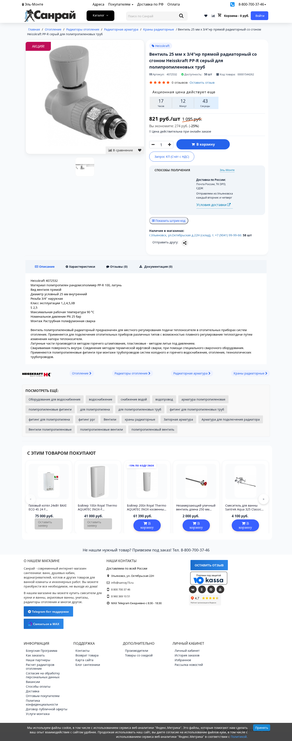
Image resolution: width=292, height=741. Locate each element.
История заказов (187, 655)
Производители (136, 651)
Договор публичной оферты (46, 709)
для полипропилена (95, 409)
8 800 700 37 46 (120, 589)
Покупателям (119, 4)
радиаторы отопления (40, 602)
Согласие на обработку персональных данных (43, 675)
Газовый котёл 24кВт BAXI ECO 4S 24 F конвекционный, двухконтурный (47, 511)
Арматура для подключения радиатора (231, 419)
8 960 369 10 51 (120, 596)
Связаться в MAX (45, 624)
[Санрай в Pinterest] (211, 589)
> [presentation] (263, 499)
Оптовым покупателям (42, 696)
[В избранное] (139, 150)
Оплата (173, 4)
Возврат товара (87, 655)
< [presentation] (30, 499)
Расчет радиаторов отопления (40, 667)
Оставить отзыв (202, 82)
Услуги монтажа (38, 714)
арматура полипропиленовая (203, 399)
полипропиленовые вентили (101, 429)
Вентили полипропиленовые (50, 429)
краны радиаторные (140, 419)
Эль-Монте (227, 170)
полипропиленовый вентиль (152, 429)
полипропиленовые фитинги (50, 409)
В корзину (205, 144)
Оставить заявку (45, 524)
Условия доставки (211, 204)
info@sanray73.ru (122, 583)
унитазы (81, 597)
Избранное (183, 660)
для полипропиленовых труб (139, 409)
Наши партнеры (38, 660)
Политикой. (239, 737)
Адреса (98, 4)
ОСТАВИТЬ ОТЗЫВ (209, 565)
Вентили (110, 419)
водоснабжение (100, 399)
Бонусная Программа (41, 651)
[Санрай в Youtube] (220, 589)
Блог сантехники (87, 665)
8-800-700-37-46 (251, 4)
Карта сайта (84, 660)
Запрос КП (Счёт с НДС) (172, 157)
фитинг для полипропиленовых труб (197, 409)
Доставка (32, 691)
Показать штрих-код (170, 221)
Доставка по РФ (150, 4)
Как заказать (35, 655)
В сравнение (122, 150)
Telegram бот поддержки (50, 611)
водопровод (164, 399)
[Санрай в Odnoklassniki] (202, 589)
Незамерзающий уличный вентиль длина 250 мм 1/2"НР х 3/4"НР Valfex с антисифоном (195, 511)
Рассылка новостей (189, 665)
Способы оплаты (38, 686)
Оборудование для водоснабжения (54, 399)
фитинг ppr (86, 419)
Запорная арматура (178, 419)
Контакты (82, 651)
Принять (261, 728)
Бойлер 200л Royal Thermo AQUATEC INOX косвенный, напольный (147, 509)
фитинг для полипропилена (49, 419)
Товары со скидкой (139, 655)
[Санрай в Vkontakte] (193, 589)
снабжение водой (134, 399)
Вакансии (33, 682)
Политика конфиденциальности (42, 702)
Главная (34, 29)
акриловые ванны (60, 597)
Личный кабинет (187, 651)
